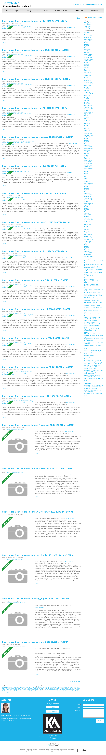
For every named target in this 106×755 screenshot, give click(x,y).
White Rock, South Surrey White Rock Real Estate (92, 390)
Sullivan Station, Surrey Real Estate (15, 25)
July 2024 (86, 51)
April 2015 (86, 143)
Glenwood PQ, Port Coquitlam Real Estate (70, 687)
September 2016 (88, 122)
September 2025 (88, 39)
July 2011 (86, 206)
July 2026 (86, 34)
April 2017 (86, 118)
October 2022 (87, 61)
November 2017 (88, 109)
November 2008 (88, 256)
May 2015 (86, 142)
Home (5, 11)
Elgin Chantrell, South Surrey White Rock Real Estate (30, 687)
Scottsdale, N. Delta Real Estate (92, 365)
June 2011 (86, 208)
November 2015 (88, 135)
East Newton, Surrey (89, 297)
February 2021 (88, 72)
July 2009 (86, 244)
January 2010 (87, 236)
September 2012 (88, 183)
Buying (17, 11)
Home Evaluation (61, 11)
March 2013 (87, 178)
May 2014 (86, 155)
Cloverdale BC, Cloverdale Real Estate (16, 170)
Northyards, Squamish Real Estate (93, 350)
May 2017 (86, 117)
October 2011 (87, 201)
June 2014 (86, 153)
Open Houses (87, 26)
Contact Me (94, 11)
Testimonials (78, 11)
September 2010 (88, 223)
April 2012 (86, 191)
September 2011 (88, 203)
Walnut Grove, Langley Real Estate (51, 690)
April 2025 (86, 47)
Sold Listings (87, 28)
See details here (71, 27)
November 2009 (88, 239)
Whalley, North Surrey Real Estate (93, 388)
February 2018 (88, 105)
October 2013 (87, 166)
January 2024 (87, 56)
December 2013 (88, 163)
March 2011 (87, 213)
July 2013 (86, 171)
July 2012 (86, 186)
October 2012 (87, 181)
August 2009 (87, 243)
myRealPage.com (53, 745)
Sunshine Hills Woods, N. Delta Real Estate (34, 690)
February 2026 (88, 36)
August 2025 (87, 41)
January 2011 (87, 216)
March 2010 (87, 233)
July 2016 (86, 125)
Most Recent (87, 32)
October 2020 (87, 75)
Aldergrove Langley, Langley (91, 266)
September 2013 (88, 168)
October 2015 (87, 137)
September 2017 (88, 112)
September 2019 (88, 84)
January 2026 (87, 37)
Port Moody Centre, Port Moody (93, 362)
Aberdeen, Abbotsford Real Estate (33, 685)
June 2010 (86, 228)
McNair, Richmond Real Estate (92, 334)
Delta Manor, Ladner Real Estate (93, 295)
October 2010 (87, 221)
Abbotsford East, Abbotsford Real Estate (16, 602)
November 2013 (88, 165)
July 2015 (86, 138)
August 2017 (87, 113)
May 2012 (86, 190)
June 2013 (86, 173)
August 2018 (87, 95)
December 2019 (88, 82)
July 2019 (86, 87)
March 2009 (87, 251)
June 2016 (86, 127)
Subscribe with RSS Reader (94, 17)
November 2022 (88, 59)
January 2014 (87, 162)
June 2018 (86, 99)
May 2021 (86, 67)
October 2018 (87, 92)
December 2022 (88, 57)
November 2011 (88, 200)
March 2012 (87, 193)
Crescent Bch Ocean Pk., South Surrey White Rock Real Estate (92, 293)
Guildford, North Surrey (90, 320)
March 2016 (87, 130)
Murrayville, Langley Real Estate (92, 345)
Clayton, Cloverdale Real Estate (44, 686)
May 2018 (86, 100)
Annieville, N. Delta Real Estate (49, 685)
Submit (100, 721)
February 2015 (88, 147)
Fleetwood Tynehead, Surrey (92, 305)
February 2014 (88, 160)
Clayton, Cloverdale (89, 279)
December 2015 (88, 133)
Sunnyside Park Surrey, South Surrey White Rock (92, 372)
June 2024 (86, 52)
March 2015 (87, 145)
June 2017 (86, 115)
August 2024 (87, 49)
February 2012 (88, 195)
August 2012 (87, 185)
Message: (77, 710)
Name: (78, 704)
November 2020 (88, 74)
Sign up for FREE (52, 711)
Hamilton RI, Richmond (90, 322)
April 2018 (86, 102)
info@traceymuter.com (95, 4)
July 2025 (86, 42)
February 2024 (88, 54)
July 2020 (86, 77)
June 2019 (86, 89)
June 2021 (86, 65)
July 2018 (86, 97)
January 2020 (87, 80)
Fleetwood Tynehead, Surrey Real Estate (16, 255)
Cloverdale (86, 282)
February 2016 (88, 132)
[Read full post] (18, 27)
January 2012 (87, 196)
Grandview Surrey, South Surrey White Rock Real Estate (19, 371)
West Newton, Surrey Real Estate (66, 690)
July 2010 (86, 226)
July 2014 (86, 152)
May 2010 (86, 229)
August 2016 (87, 123)
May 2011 (86, 210)
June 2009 (86, 246)
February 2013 (88, 180)
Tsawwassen (87, 383)
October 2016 (87, 120)
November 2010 (88, 219)
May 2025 (86, 46)
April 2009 (86, 249)
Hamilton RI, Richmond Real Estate (93, 324)
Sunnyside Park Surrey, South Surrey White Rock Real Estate (21, 141)
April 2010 (86, 231)
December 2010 (88, 218)
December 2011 (88, 198)
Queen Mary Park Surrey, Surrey (92, 363)
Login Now (52, 707)
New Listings (87, 24)
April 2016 (86, 128)
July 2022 (86, 62)
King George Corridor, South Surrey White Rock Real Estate (57, 688)
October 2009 (87, 241)
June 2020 (86, 79)
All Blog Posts (87, 23)
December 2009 (88, 238)
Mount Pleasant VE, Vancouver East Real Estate (16, 689)
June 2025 (86, 44)
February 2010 (88, 234)
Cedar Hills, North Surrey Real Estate (28, 686)
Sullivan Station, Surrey (90, 368)
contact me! (11, 720)
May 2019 (86, 90)
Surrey (85, 382)
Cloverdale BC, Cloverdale (91, 284)
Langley (86, 332)
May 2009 (86, 248)
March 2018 (87, 104)
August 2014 (87, 150)
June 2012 (86, 188)
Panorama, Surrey (89, 355)
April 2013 (86, 176)
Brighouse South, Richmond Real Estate (10, 686)
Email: (78, 707)
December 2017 (88, 107)
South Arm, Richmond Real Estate (50, 689)
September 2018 (88, 94)
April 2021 (86, 69)
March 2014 (87, 158)
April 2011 (86, 211)
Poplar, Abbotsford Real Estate (92, 360)
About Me (44, 11)
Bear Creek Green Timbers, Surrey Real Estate (66, 685)
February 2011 (88, 214)
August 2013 (87, 170)
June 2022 (86, 64)
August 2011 (87, 205)
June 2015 (86, 140)
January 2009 (87, 254)
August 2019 (87, 85)
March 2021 (87, 70)
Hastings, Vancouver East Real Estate (35, 688)
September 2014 (88, 148)
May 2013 (86, 175)
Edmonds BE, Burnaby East (91, 300)
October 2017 (87, 110)
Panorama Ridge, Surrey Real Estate (34, 689)
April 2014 (86, 157)
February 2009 (88, 253)
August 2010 (87, 224)
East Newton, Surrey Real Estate (93, 299)
